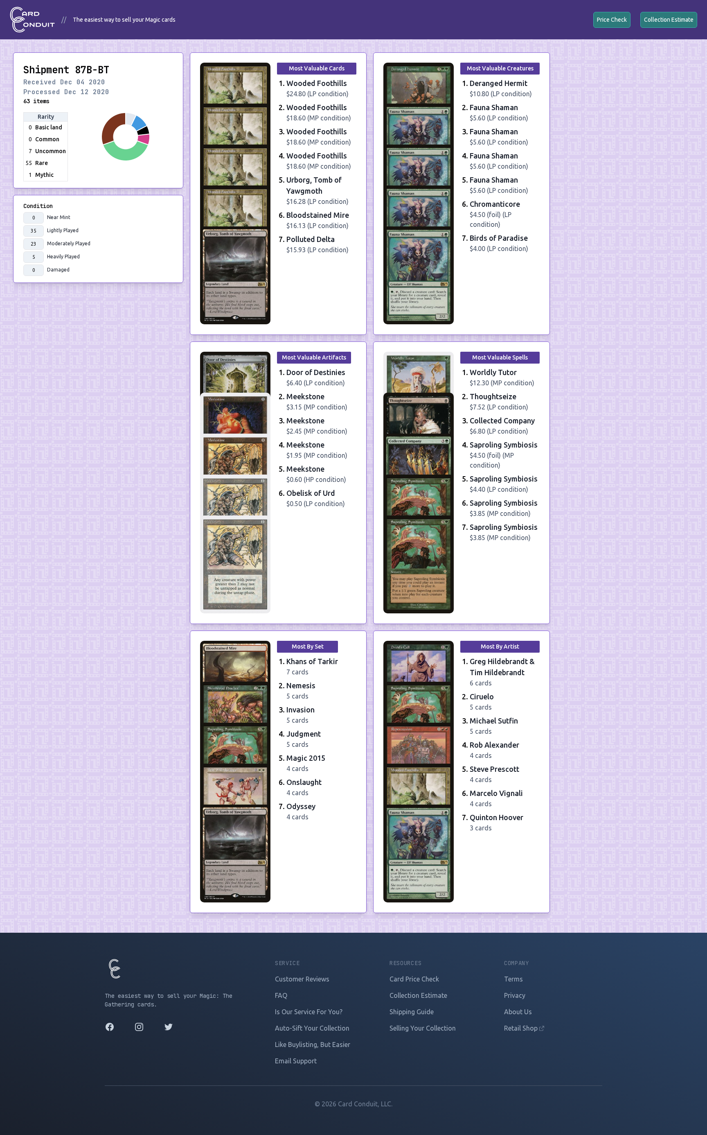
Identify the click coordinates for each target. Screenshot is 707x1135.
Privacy (514, 995)
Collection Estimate (668, 19)
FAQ (281, 995)
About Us (518, 1011)
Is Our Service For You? (308, 1011)
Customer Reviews (302, 979)
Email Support (296, 1061)
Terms (513, 979)
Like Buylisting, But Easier (312, 1044)
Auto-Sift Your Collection (312, 1028)
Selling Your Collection (423, 1028)
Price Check (612, 19)
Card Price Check (414, 979)
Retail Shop (521, 1028)
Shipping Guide (412, 1011)
